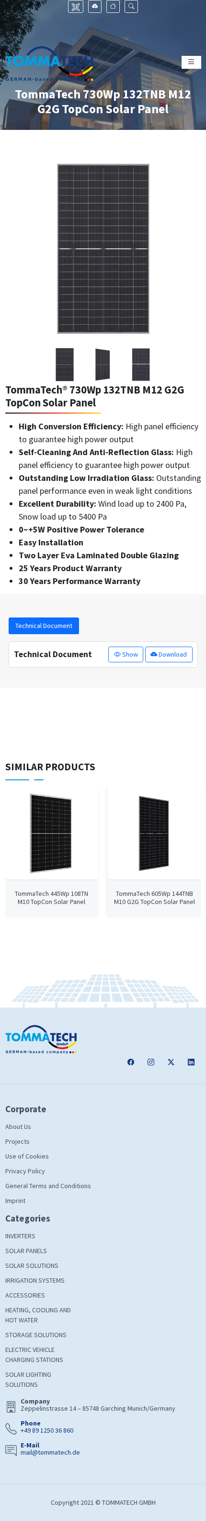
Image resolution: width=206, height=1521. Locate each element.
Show (129, 654)
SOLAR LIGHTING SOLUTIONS (28, 1379)
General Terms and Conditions (48, 1185)
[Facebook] (131, 1062)
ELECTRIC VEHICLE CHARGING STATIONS (34, 1354)
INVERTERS (20, 1236)
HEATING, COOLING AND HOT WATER (38, 1315)
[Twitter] (171, 1062)
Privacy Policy (25, 1171)
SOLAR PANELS (26, 1250)
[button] (131, 6)
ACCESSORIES (25, 1295)
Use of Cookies (27, 1156)
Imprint (15, 1200)
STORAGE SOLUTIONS (36, 1334)
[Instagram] (151, 1062)
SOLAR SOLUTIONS (31, 1265)
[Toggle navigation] (191, 62)
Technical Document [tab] (43, 625)
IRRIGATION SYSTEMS (35, 1280)
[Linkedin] (191, 1062)
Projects (17, 1141)
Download (172, 654)
